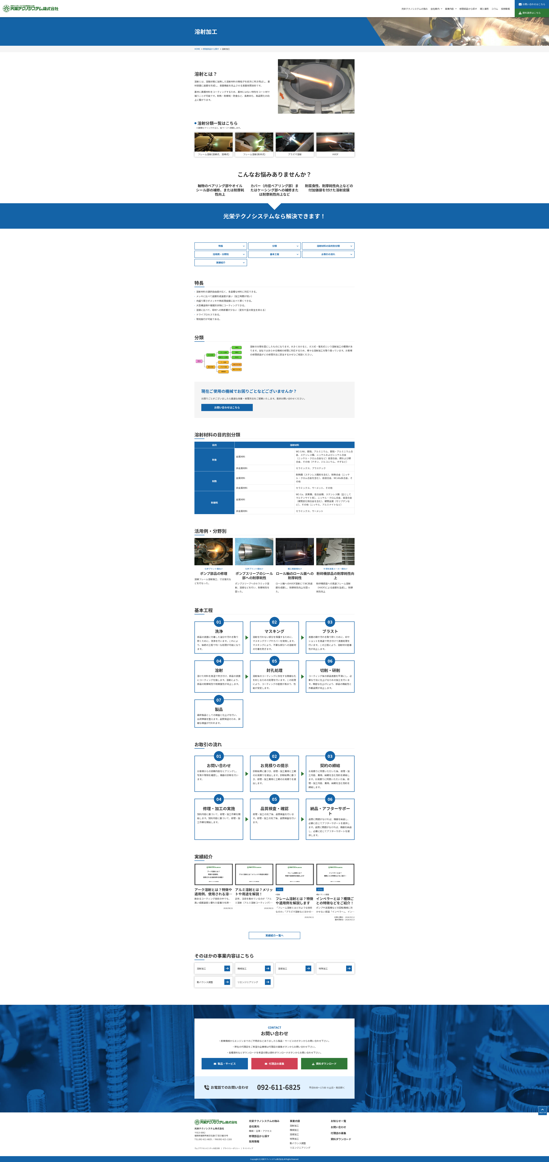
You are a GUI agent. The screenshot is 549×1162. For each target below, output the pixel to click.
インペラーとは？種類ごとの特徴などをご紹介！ (335, 900)
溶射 (278, 894)
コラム (279, 889)
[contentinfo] (274, 1137)
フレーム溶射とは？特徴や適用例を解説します (294, 900)
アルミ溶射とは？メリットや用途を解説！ (254, 891)
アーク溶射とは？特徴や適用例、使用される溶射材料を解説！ (213, 894)
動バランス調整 (323, 894)
